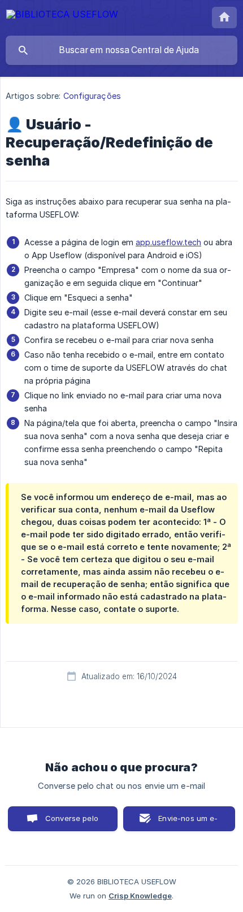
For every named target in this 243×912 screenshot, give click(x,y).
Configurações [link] (92, 96)
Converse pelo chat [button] (71, 822)
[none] (62, 16)
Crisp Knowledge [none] (140, 895)
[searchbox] (121, 50)
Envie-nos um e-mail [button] (188, 822)
